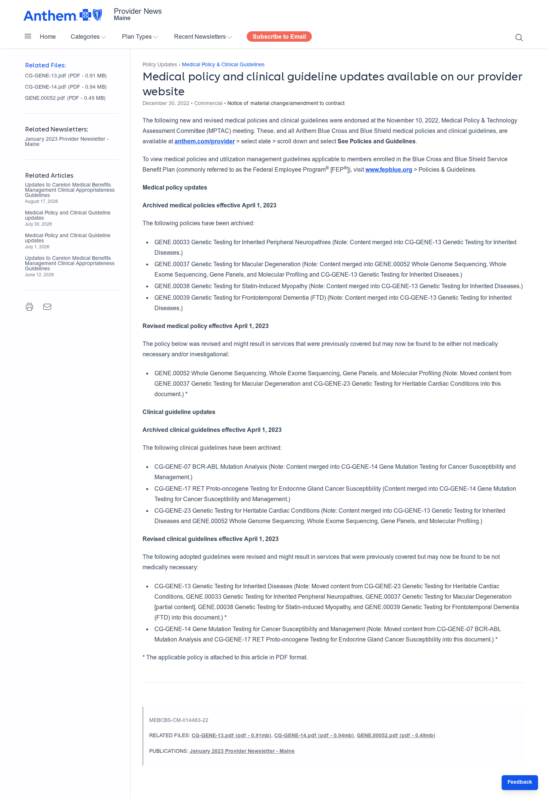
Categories (85, 37)
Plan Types (137, 37)
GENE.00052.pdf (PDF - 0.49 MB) (65, 98)
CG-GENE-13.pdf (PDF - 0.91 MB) (66, 76)
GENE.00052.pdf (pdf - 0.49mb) (396, 736)
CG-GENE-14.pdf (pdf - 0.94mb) (314, 736)
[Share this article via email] (47, 306)
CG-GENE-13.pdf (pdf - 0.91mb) (231, 736)
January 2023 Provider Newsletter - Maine (67, 142)
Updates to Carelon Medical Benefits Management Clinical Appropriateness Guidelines (70, 190)
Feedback (520, 782)
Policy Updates (160, 65)
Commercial (208, 103)
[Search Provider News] (519, 37)
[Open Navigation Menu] (27, 36)
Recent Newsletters (200, 37)
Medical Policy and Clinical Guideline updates (68, 216)
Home (48, 37)
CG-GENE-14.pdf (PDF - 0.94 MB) (66, 87)
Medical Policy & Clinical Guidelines (223, 65)
